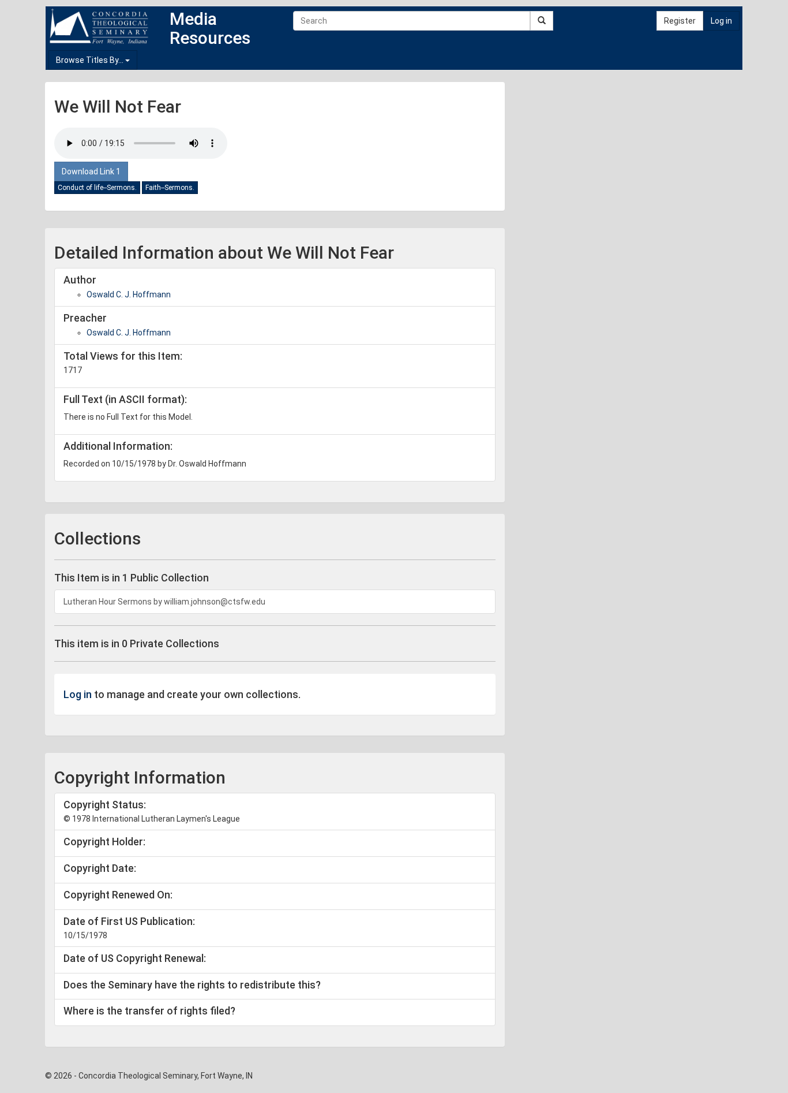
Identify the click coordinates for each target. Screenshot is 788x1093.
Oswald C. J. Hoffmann (129, 294)
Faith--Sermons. (169, 188)
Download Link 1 (91, 171)
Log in (721, 20)
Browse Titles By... (90, 60)
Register (680, 20)
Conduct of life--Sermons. (97, 188)
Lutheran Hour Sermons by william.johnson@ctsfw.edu (164, 601)
